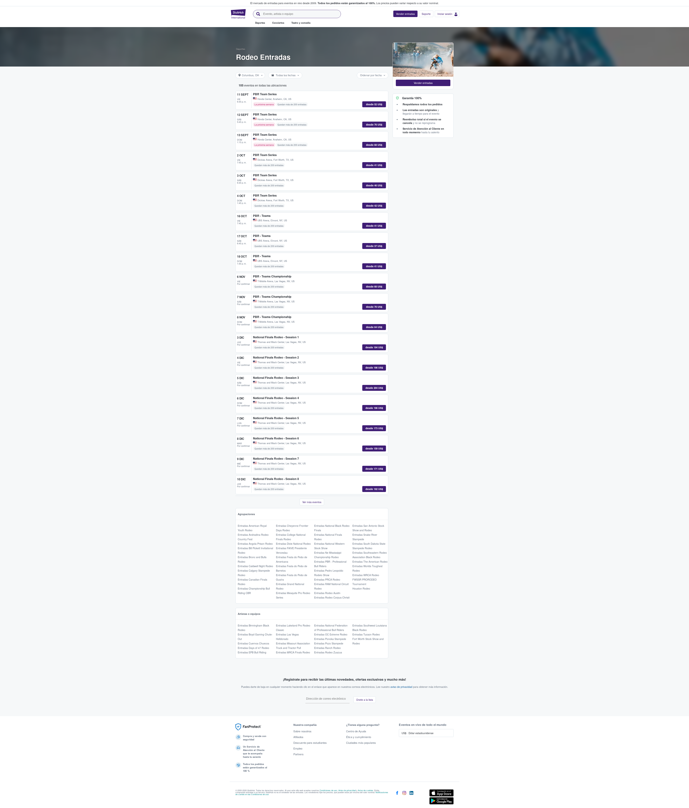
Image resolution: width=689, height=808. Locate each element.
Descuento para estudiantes (310, 742)
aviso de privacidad (401, 687)
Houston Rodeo (361, 588)
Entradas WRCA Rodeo (365, 575)
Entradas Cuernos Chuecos (253, 643)
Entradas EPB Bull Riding (252, 652)
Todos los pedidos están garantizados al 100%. (347, 3)
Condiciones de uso (328, 790)
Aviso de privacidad (347, 790)
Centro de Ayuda (356, 731)
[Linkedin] (411, 797)
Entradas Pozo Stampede (328, 643)
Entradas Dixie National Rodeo (293, 543)
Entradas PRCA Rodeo (327, 579)
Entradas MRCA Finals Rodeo (293, 652)
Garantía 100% (412, 98)
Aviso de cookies (365, 790)
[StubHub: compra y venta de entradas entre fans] (238, 14)
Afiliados (298, 737)
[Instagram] (404, 797)
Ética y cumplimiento (358, 737)
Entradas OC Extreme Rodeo (330, 634)
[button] (423, 83)
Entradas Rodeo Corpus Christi (332, 597)
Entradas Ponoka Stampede (330, 639)
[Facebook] (397, 797)
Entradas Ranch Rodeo (327, 648)
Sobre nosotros (302, 731)
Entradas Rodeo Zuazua (328, 652)
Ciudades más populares (361, 742)
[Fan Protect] (248, 727)
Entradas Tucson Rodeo (366, 634)
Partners (298, 754)
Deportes (240, 49)
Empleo (298, 748)
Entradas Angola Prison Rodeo (255, 543)
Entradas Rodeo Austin (327, 593)
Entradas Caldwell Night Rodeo (255, 566)
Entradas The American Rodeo (370, 561)
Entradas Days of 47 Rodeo (253, 648)
